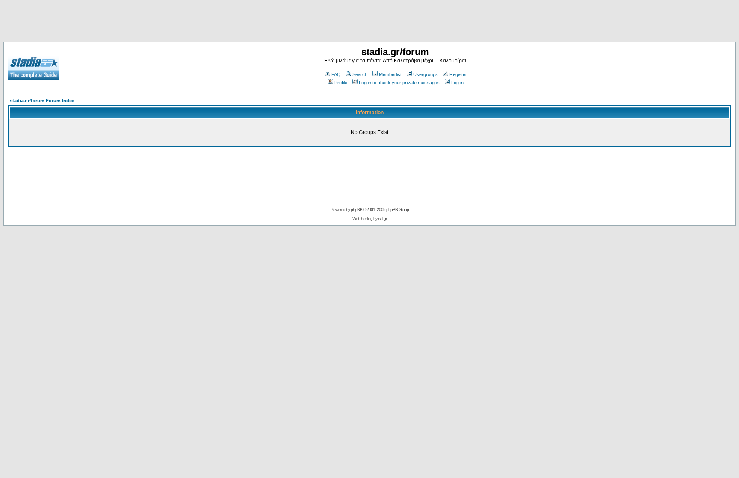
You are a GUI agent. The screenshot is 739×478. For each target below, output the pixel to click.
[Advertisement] (369, 22)
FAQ (336, 74)
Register (458, 74)
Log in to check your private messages (399, 82)
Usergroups (425, 74)
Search (359, 74)
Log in (457, 82)
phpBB (356, 209)
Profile (340, 82)
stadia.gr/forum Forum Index (42, 100)
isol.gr (382, 218)
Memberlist (390, 74)
